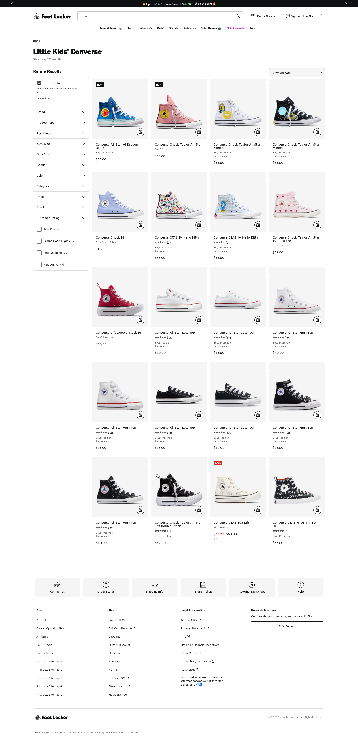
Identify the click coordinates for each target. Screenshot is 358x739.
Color (40, 175)
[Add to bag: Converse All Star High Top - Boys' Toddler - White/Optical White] (140, 415)
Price (40, 196)
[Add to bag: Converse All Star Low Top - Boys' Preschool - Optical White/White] (258, 320)
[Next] (346, 3)
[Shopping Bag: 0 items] (321, 16)
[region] (179, 3)
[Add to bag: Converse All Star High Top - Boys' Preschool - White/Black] (140, 510)
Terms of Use (189, 620)
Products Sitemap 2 (49, 669)
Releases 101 (117, 678)
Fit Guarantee (118, 694)
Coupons (114, 636)
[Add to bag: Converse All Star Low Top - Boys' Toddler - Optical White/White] (199, 320)
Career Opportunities (50, 628)
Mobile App (116, 653)
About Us (42, 620)
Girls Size (43, 154)
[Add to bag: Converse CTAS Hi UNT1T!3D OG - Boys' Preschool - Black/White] (317, 510)
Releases (189, 28)
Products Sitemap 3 (49, 678)
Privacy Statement (193, 628)
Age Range (44, 133)
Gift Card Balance (120, 628)
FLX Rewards (235, 28)
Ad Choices (188, 669)
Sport (40, 207)
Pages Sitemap (46, 653)
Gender (42, 165)
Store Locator (117, 686)
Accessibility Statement (196, 661)
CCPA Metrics (189, 653)
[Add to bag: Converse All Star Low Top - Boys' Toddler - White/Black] (258, 415)
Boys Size (43, 143)
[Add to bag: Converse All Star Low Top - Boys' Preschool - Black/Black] (199, 415)
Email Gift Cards (119, 620)
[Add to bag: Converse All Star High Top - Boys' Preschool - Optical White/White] (317, 320)
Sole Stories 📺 (211, 28)
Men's (131, 28)
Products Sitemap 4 (49, 686)
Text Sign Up (117, 661)
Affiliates (42, 636)
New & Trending (111, 28)
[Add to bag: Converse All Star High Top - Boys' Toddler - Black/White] (317, 415)
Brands (173, 28)
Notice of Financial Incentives (200, 644)
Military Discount (119, 644)
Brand (41, 112)
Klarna (113, 669)
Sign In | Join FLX (302, 16)
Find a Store (44, 97)
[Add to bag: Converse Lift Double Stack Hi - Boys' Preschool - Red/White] (140, 320)
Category (43, 186)
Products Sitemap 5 (49, 694)
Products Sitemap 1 (49, 661)
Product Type (45, 122)
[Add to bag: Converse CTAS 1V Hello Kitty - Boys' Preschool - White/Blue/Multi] (199, 225)
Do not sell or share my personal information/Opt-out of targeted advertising (202, 680)
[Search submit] (238, 16)
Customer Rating (48, 218)
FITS (183, 636)
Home (36, 40)
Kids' (160, 28)
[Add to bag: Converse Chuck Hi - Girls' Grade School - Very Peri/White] (140, 225)
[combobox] (160, 16)
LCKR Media (44, 644)
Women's (146, 28)
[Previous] (12, 3)
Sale (252, 28)
